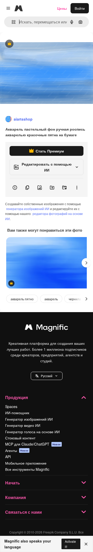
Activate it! (70, 543)
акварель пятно (22, 299)
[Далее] (86, 262)
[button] (47, 376)
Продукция (16, 397)
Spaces (11, 406)
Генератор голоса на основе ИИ (32, 431)
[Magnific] (46, 328)
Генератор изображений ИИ (29, 419)
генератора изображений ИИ (27, 208)
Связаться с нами (23, 512)
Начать (12, 483)
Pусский (46, 376)
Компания (15, 497)
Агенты (16, 450)
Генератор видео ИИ (22, 425)
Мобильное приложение (26, 463)
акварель (51, 299)
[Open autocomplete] (11, 22)
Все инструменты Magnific (27, 469)
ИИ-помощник (17, 412)
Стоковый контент (20, 437)
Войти (80, 8)
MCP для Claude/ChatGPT (33, 444)
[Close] (86, 544)
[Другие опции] (77, 188)
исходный (34, 44)
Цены (62, 8)
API (8, 456)
